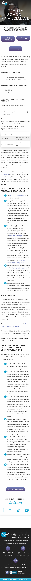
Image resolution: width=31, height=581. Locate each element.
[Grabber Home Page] (9, 3)
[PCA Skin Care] (21, 572)
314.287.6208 (8, 555)
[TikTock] (18, 510)
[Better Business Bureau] (13, 572)
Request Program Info (15, 489)
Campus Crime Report (11, 543)
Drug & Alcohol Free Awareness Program (15, 540)
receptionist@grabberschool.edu (15, 567)
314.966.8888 (8, 553)
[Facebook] (3, 510)
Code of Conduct (15, 48)
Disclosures (22, 543)
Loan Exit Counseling (23, 38)
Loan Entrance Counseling (7, 39)
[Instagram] (10, 510)
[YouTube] (27, 510)
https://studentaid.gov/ (17, 195)
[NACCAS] (7, 572)
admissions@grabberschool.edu (15, 565)
